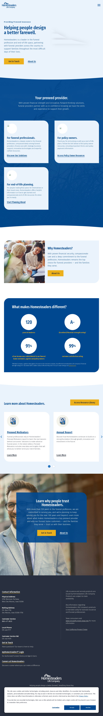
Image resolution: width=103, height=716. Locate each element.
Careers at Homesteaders (13, 661)
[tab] (49, 466)
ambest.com (72, 365)
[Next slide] (101, 437)
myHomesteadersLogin (13, 652)
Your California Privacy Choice (76, 629)
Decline (88, 707)
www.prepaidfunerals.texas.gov (77, 621)
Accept (72, 707)
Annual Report (64, 432)
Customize (55, 707)
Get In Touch (7, 642)
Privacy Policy (83, 696)
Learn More (12, 455)
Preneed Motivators (17, 432)
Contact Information (11, 592)
